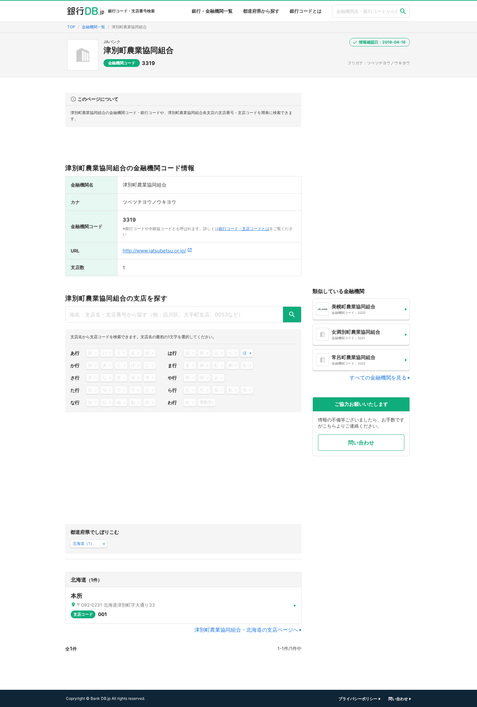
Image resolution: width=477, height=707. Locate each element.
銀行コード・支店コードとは (244, 228)
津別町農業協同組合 (139, 50)
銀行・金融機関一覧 (212, 11)
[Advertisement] (183, 148)
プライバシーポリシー (357, 698)
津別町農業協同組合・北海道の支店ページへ (246, 629)
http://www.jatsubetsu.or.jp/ (154, 251)
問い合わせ (361, 442)
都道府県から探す (261, 11)
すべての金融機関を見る (378, 377)
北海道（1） (83, 543)
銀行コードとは (306, 11)
